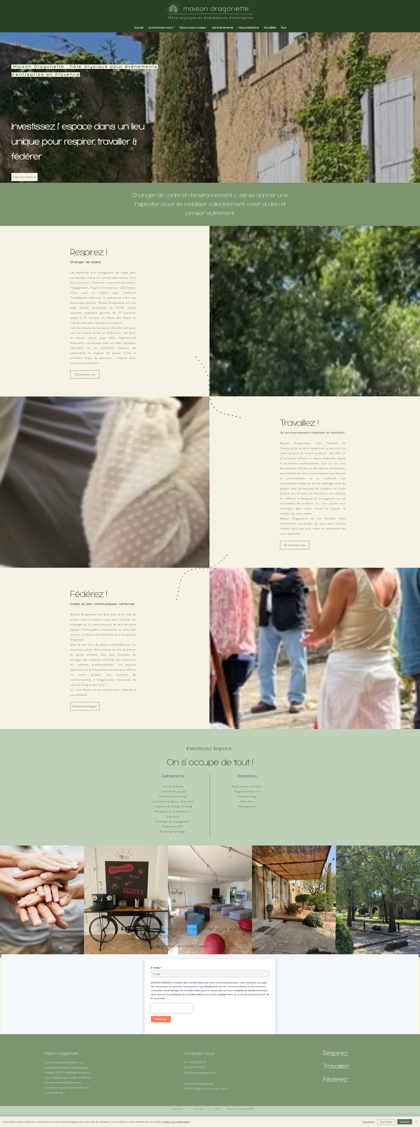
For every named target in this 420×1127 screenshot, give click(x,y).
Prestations (247, 776)
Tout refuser (386, 1121)
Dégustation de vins (247, 791)
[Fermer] (416, 1121)
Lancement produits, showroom (173, 801)
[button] (269, 27)
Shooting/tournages (173, 831)
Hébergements (247, 806)
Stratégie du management (173, 821)
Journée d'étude (173, 786)
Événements (173, 776)
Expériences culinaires (247, 786)
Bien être (247, 801)
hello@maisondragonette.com (200, 1073)
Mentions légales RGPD (240, 1108)
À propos (177, 1108)
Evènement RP (173, 826)
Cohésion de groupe (172, 791)
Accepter (404, 1121)
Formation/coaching (172, 796)
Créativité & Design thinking (173, 806)
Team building (247, 796)
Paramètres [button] (368, 1121)
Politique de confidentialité (176, 1121)
